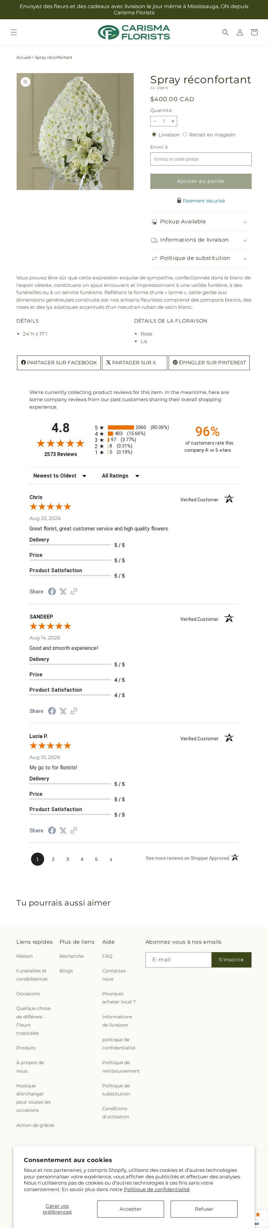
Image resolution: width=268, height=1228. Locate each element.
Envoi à (165, 147)
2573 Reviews (68, 454)
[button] (14, 32)
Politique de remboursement (121, 1067)
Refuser (204, 1209)
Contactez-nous (114, 975)
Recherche (71, 956)
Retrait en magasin (212, 135)
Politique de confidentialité (157, 1189)
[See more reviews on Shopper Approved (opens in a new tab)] (73, 592)
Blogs (66, 971)
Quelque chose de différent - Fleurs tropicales (33, 1020)
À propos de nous (30, 1067)
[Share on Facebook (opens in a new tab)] (52, 592)
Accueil (23, 57)
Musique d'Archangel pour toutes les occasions (33, 1098)
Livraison (170, 135)
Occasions (28, 994)
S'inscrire (231, 959)
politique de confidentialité (118, 1044)
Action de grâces (35, 1125)
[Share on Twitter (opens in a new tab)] (63, 592)
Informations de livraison (117, 1021)
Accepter (131, 1209)
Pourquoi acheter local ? (119, 998)
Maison (24, 956)
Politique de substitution (116, 1090)
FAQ (107, 956)
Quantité (161, 110)
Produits (26, 1048)
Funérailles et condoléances (32, 975)
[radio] (134, 427)
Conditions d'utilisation (115, 1113)
